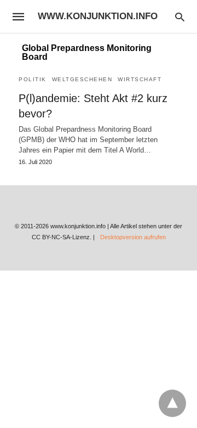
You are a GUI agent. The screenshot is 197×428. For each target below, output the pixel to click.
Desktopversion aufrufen (133, 237)
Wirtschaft (139, 79)
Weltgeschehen (82, 79)
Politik (33, 79)
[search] (179, 16)
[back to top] (172, 403)
